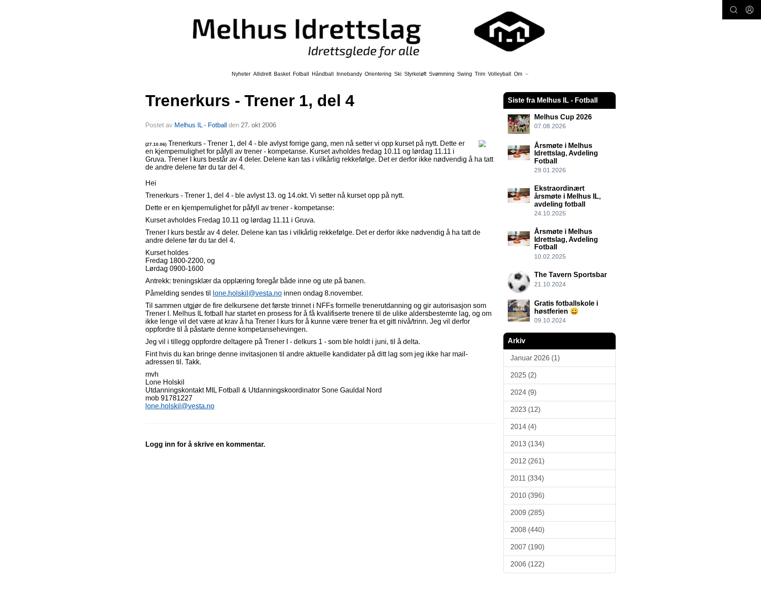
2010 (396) (527, 495)
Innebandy (349, 74)
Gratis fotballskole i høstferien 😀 (566, 307)
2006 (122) (527, 564)
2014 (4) (523, 426)
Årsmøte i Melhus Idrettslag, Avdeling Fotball (566, 153)
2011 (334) (527, 478)
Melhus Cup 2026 (563, 117)
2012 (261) (527, 461)
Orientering (378, 74)
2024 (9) (523, 392)
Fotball (301, 74)
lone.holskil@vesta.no (247, 293)
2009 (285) (527, 512)
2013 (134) (527, 444)
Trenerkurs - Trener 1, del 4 (250, 101)
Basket (282, 74)
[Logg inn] (749, 10)
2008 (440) (527, 529)
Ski (398, 74)
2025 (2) (523, 375)
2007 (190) (527, 547)
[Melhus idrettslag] (358, 31)
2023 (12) (525, 409)
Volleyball (499, 74)
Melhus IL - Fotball (201, 125)
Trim (480, 74)
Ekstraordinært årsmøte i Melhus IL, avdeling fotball (567, 196)
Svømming (441, 74)
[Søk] (734, 10)
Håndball (323, 74)
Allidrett (262, 74)
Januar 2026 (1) (535, 358)
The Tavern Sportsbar (570, 274)
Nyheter (241, 74)
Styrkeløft (415, 74)
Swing (464, 74)
